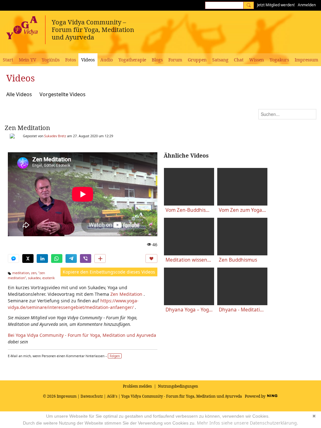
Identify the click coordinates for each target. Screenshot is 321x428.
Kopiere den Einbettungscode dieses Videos (109, 272)
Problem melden (137, 386)
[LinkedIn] (42, 258)
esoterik (48, 278)
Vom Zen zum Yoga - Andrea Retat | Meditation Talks (242, 210)
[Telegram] (71, 258)
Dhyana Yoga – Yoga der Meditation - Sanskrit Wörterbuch (189, 310)
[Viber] (85, 258)
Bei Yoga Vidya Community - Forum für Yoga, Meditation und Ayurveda (82, 335)
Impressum (66, 396)
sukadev (34, 278)
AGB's (112, 396)
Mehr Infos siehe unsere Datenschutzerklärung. (247, 423)
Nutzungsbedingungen (178, 386)
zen (33, 273)
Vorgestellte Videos (62, 94)
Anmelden (307, 5)
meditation (20, 273)
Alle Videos (19, 94)
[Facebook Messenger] (13, 258)
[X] (28, 258)
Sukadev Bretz (55, 136)
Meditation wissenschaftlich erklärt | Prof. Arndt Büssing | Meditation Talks (189, 260)
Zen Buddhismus (238, 260)
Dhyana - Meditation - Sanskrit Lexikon (242, 310)
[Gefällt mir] (151, 258)
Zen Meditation (27, 127)
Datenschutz (92, 396)
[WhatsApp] (56, 258)
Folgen (115, 356)
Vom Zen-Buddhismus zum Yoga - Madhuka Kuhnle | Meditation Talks (189, 210)
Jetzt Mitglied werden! (276, 5)
